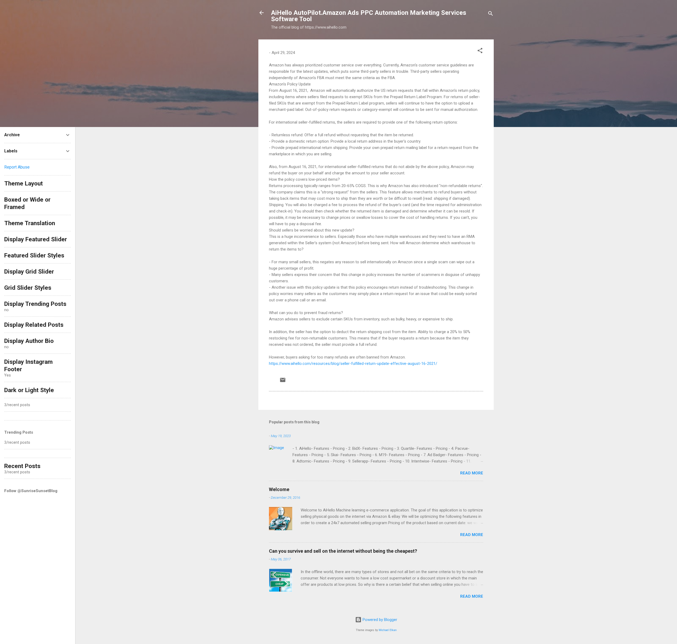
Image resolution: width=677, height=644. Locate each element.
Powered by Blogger (379, 619)
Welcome (279, 489)
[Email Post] (283, 381)
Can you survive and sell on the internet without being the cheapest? (343, 551)
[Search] (490, 14)
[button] (480, 51)
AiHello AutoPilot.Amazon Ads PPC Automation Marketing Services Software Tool (368, 16)
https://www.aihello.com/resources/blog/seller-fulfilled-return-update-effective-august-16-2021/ (353, 363)
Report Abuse (17, 167)
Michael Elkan (388, 630)
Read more (471, 473)
